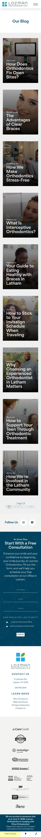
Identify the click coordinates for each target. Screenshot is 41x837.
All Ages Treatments (20, 705)
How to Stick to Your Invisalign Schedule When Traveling (19, 324)
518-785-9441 (20, 688)
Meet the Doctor (20, 702)
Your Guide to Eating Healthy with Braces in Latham (20, 275)
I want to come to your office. (21, 622)
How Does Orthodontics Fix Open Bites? (19, 71)
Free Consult (10, 834)
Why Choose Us (20, 699)
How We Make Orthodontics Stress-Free (19, 174)
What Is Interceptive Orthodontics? (21, 228)
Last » (31, 507)
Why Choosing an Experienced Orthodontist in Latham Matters (19, 376)
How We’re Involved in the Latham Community (18, 483)
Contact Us (20, 708)
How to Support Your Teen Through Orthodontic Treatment (20, 429)
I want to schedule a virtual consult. (21, 626)
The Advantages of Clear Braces (18, 122)
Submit (20, 634)
